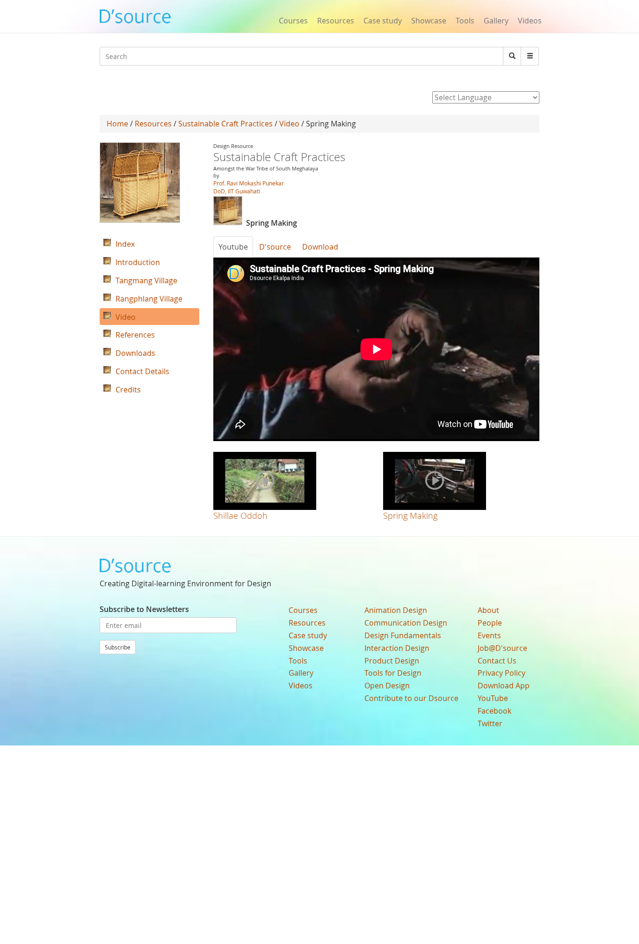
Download (320, 247)
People (490, 623)
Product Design (391, 661)
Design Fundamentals (402, 635)
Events (489, 635)
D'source (275, 247)
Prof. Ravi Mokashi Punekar (248, 183)
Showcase (428, 20)
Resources (335, 20)
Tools (465, 20)
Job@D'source (502, 648)
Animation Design (395, 610)
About (488, 610)
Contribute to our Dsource (411, 698)
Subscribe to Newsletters (144, 609)
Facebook (494, 711)
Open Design (387, 685)
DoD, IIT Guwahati (236, 191)
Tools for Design (392, 673)
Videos (530, 20)
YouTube (493, 698)
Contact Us (497, 661)
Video (289, 123)
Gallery (496, 20)
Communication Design (405, 623)
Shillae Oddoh (240, 515)
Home (117, 123)
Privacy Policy (501, 673)
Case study (382, 20)
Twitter (490, 723)
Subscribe (118, 647)
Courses (293, 20)
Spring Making (410, 515)
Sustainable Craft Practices (225, 123)
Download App (504, 685)
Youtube (233, 247)
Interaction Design (396, 648)
